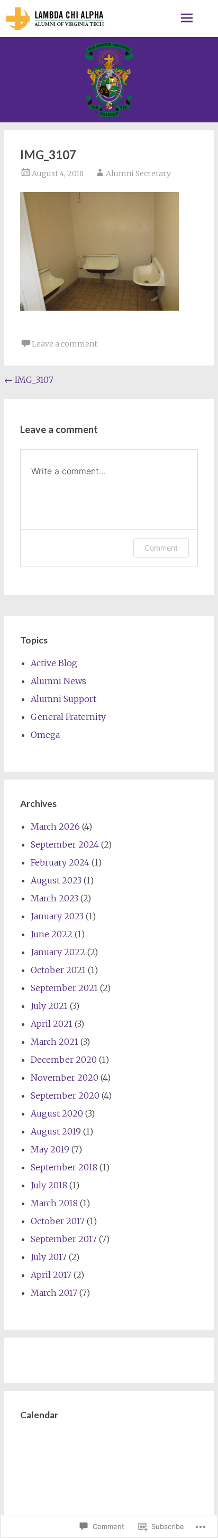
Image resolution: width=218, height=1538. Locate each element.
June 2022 (51, 934)
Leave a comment (64, 344)
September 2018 (64, 1167)
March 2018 (54, 1203)
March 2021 (54, 1041)
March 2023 (54, 898)
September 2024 (65, 844)
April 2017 (51, 1275)
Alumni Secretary (138, 173)
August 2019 (56, 1131)
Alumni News (58, 681)
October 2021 (58, 970)
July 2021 (49, 1006)
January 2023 (57, 916)
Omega (45, 734)
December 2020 (64, 1059)
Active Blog (54, 663)
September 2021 (64, 988)
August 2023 (56, 880)
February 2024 (60, 862)
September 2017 (64, 1239)
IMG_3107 (28, 379)
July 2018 (49, 1185)
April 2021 (51, 1023)
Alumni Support (63, 699)
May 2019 (50, 1149)
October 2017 (58, 1221)
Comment (161, 547)
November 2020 (64, 1077)
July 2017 (49, 1257)
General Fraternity (68, 717)
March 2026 (55, 826)
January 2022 (58, 952)
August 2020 (57, 1113)
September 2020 (65, 1095)
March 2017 (54, 1292)
